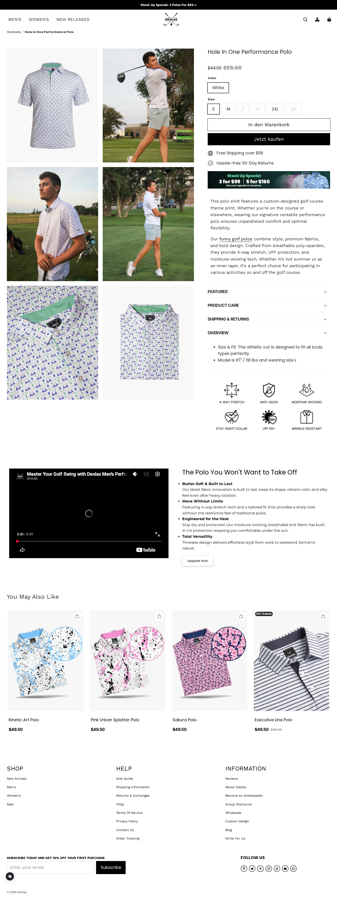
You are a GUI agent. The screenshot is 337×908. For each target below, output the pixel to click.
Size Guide (124, 778)
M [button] (228, 109)
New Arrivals (16, 778)
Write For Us (235, 838)
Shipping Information (133, 787)
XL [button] (258, 109)
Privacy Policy (127, 821)
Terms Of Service (129, 813)
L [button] (243, 109)
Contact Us (125, 830)
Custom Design (237, 821)
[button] (305, 19)
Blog (228, 830)
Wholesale (233, 813)
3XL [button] (293, 109)
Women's (14, 795)
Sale (10, 804)
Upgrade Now (197, 560)
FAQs (120, 804)
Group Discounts (238, 804)
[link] (14, 19)
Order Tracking (127, 838)
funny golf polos (235, 238)
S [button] (213, 109)
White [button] (218, 88)
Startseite (14, 32)
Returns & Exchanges (132, 795)
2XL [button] (275, 109)
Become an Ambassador (244, 795)
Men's (11, 787)
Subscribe (111, 867)
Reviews (231, 778)
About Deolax (235, 787)
